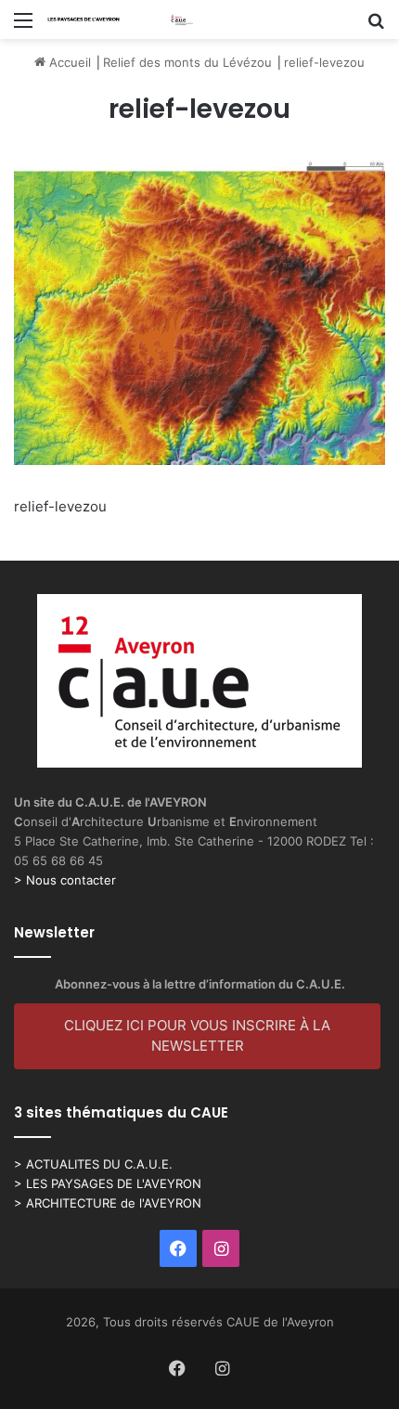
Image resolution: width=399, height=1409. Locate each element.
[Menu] (23, 26)
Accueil (68, 62)
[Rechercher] (376, 26)
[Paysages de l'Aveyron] (120, 19)
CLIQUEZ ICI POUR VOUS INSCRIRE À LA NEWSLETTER (197, 1035)
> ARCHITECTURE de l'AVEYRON (107, 1203)
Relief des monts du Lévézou (187, 62)
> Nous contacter (65, 880)
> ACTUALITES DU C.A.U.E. (93, 1164)
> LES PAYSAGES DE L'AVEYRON (107, 1183)
